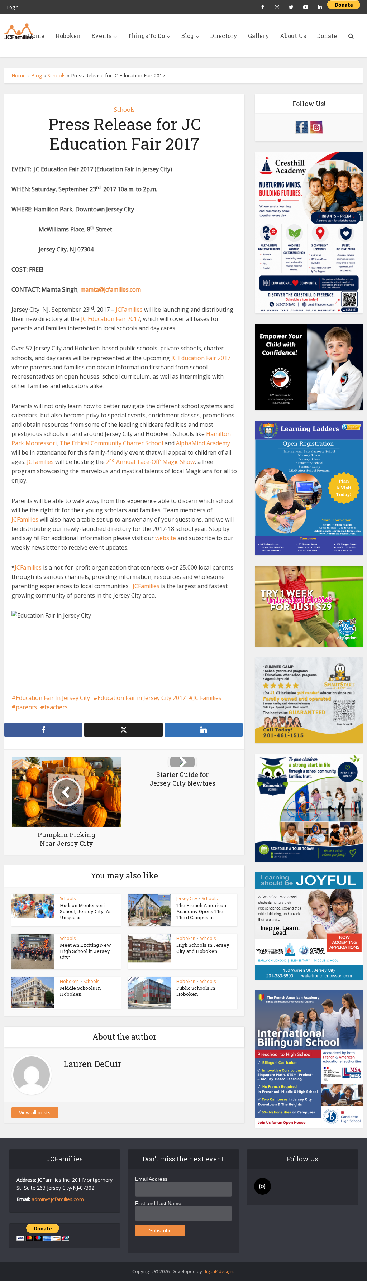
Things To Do (146, 35)
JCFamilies (128, 309)
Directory (223, 35)
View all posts (35, 1112)
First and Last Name (158, 1203)
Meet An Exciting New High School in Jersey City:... (85, 951)
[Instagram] (262, 1186)
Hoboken (68, 35)
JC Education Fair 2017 (110, 319)
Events (101, 35)
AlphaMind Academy (202, 443)
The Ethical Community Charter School (111, 443)
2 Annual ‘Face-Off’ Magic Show (150, 462)
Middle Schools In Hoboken (80, 991)
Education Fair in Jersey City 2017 (141, 698)
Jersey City (186, 899)
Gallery (258, 35)
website (165, 538)
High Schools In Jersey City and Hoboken (202, 948)
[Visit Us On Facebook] (301, 126)
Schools (56, 75)
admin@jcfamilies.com (58, 1199)
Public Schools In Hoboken (195, 991)
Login (13, 7)
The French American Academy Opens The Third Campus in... (201, 911)
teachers (56, 707)
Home (36, 35)
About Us (293, 35)
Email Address (151, 1179)
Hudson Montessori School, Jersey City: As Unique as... (86, 911)
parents (26, 707)
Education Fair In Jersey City (53, 698)
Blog (187, 35)
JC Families (207, 698)
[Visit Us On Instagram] (316, 126)
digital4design (218, 1271)
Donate (327, 35)
